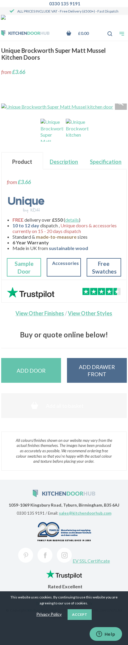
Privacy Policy (49, 614)
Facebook (45, 555)
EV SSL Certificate (91, 561)
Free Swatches (104, 267)
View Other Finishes (39, 313)
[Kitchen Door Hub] (25, 33)
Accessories (65, 263)
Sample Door (24, 267)
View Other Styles (90, 313)
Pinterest (25, 555)
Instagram (64, 555)
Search (106, 30)
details (72, 220)
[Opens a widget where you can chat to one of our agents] (105, 634)
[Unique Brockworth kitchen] (77, 130)
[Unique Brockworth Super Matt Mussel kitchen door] (51, 130)
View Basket (82, 33)
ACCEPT (79, 614)
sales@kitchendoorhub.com (85, 513)
